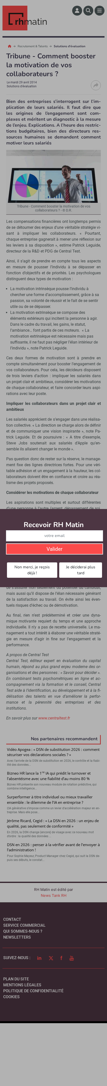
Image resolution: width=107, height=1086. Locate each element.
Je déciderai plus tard (80, 570)
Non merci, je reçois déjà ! (32, 570)
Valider (54, 549)
